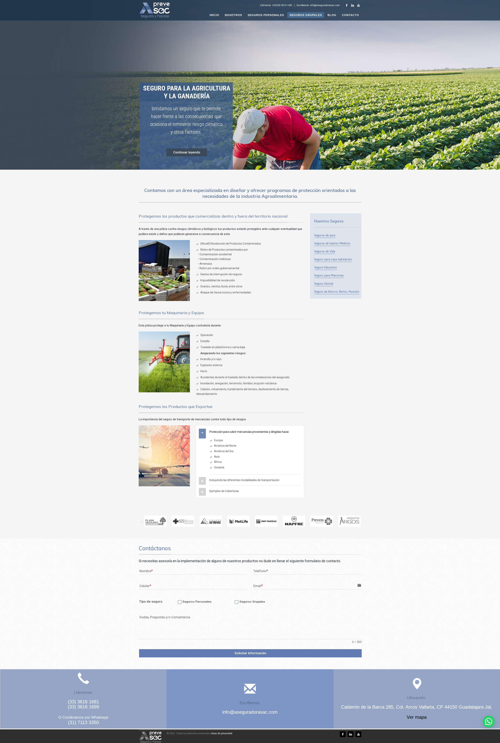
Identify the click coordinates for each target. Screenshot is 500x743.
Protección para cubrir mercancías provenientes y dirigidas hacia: (249, 431)
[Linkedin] (352, 5)
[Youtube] (358, 734)
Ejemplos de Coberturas (224, 491)
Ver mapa (417, 717)
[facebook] (347, 5)
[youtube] (358, 5)
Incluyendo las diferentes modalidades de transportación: (244, 480)
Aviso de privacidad (221, 733)
